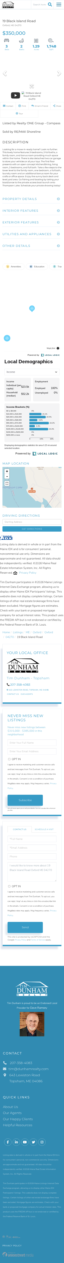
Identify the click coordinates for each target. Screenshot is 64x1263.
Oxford (37, 632)
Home (6, 632)
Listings (18, 632)
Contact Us (13, 694)
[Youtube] (24, 1142)
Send (25, 927)
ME (28, 632)
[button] (49, 4)
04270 (10, 637)
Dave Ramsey (38, 1008)
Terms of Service (38, 939)
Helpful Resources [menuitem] (17, 1125)
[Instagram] (41, 1142)
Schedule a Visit (44, 829)
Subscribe (25, 800)
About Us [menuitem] (10, 1107)
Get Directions (32, 529)
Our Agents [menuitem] (12, 1113)
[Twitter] (33, 1142)
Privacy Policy (27, 573)
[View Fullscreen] (6, 483)
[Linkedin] (16, 1142)
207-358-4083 (20, 684)
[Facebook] (7, 1142)
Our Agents (27, 694)
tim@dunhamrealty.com (29, 1069)
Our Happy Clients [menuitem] (18, 1119)
